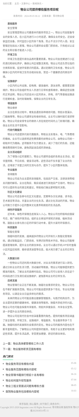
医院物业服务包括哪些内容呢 (22, 391)
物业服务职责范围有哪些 (27, 349)
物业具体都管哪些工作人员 (28, 343)
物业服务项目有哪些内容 (20, 364)
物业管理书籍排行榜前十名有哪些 (25, 375)
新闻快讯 (37, 3)
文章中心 (25, 3)
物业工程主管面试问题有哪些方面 (25, 386)
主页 (17, 3)
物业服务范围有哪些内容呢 (21, 369)
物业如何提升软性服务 (18, 380)
